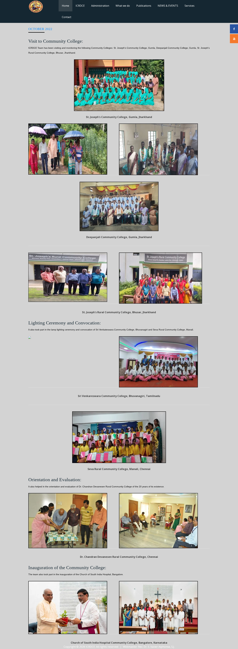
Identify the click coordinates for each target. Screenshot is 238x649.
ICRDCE (80, 5)
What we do (123, 5)
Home (65, 5)
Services (189, 5)
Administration (100, 5)
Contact (66, 17)
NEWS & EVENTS (168, 5)
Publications (143, 5)
